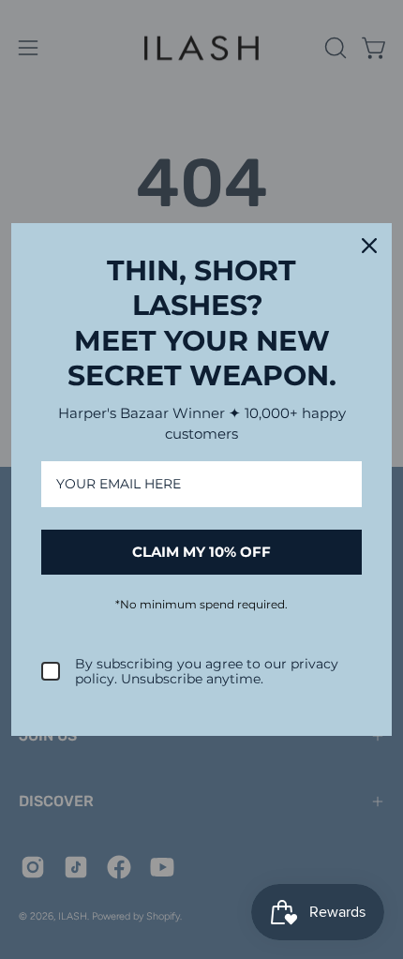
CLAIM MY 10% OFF (201, 552)
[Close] (369, 245)
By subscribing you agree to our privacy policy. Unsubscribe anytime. (206, 672)
